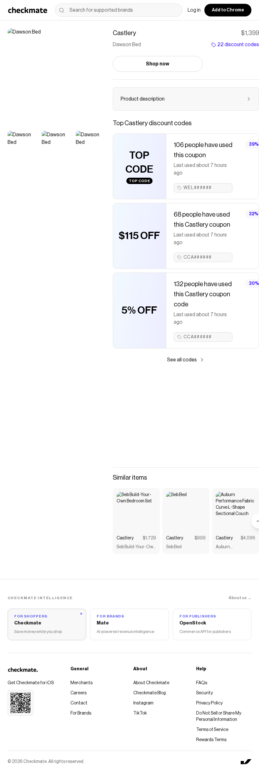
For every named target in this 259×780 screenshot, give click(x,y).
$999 (200, 538)
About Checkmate (151, 683)
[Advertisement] (186, 415)
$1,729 (149, 538)
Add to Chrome (228, 10)
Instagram (143, 703)
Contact (78, 703)
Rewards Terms (211, 740)
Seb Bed (174, 547)
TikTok (140, 713)
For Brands (80, 713)
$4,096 (248, 538)
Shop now (157, 63)
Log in (194, 10)
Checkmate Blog (149, 693)
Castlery (125, 538)
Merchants (81, 683)
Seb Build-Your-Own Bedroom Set (136, 547)
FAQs (201, 683)
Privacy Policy (209, 703)
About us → (240, 598)
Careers (78, 693)
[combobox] (119, 10)
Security (204, 693)
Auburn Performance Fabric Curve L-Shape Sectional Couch (235, 547)
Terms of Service (212, 730)
